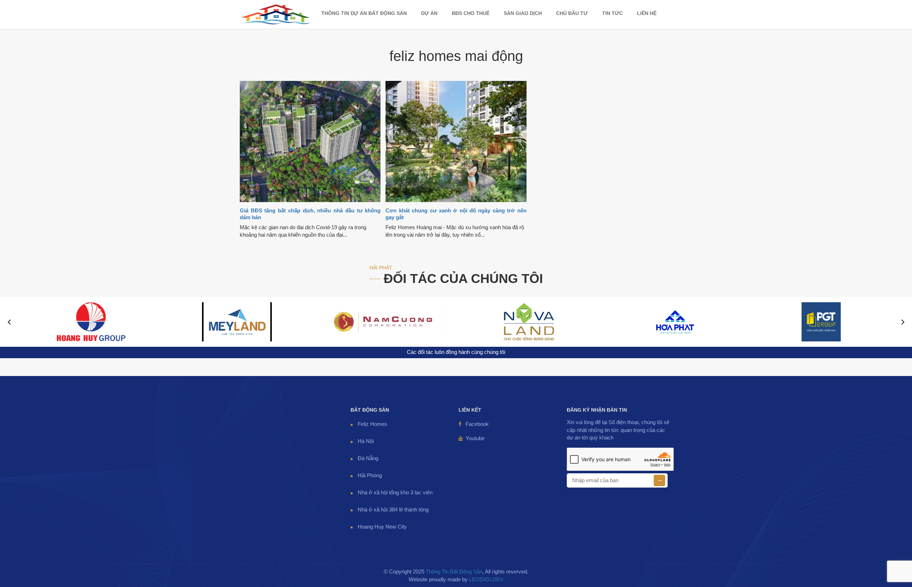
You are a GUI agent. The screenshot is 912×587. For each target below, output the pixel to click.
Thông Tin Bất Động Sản (454, 572)
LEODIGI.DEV (486, 579)
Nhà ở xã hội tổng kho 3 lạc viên (395, 492)
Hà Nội (366, 441)
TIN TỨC (612, 13)
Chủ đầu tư (572, 13)
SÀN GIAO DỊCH (523, 13)
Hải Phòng (370, 475)
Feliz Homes (372, 424)
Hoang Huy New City (382, 527)
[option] (91, 321)
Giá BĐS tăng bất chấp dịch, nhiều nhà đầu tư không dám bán (310, 213)
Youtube (475, 438)
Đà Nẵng (368, 458)
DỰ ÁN (429, 13)
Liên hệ (647, 13)
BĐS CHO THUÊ (470, 13)
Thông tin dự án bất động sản (364, 13)
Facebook (477, 424)
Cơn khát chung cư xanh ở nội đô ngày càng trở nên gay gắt (455, 213)
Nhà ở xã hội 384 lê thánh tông (393, 510)
